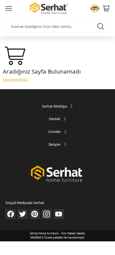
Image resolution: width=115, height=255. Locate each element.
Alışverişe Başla (15, 79)
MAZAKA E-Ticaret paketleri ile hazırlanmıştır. (57, 237)
